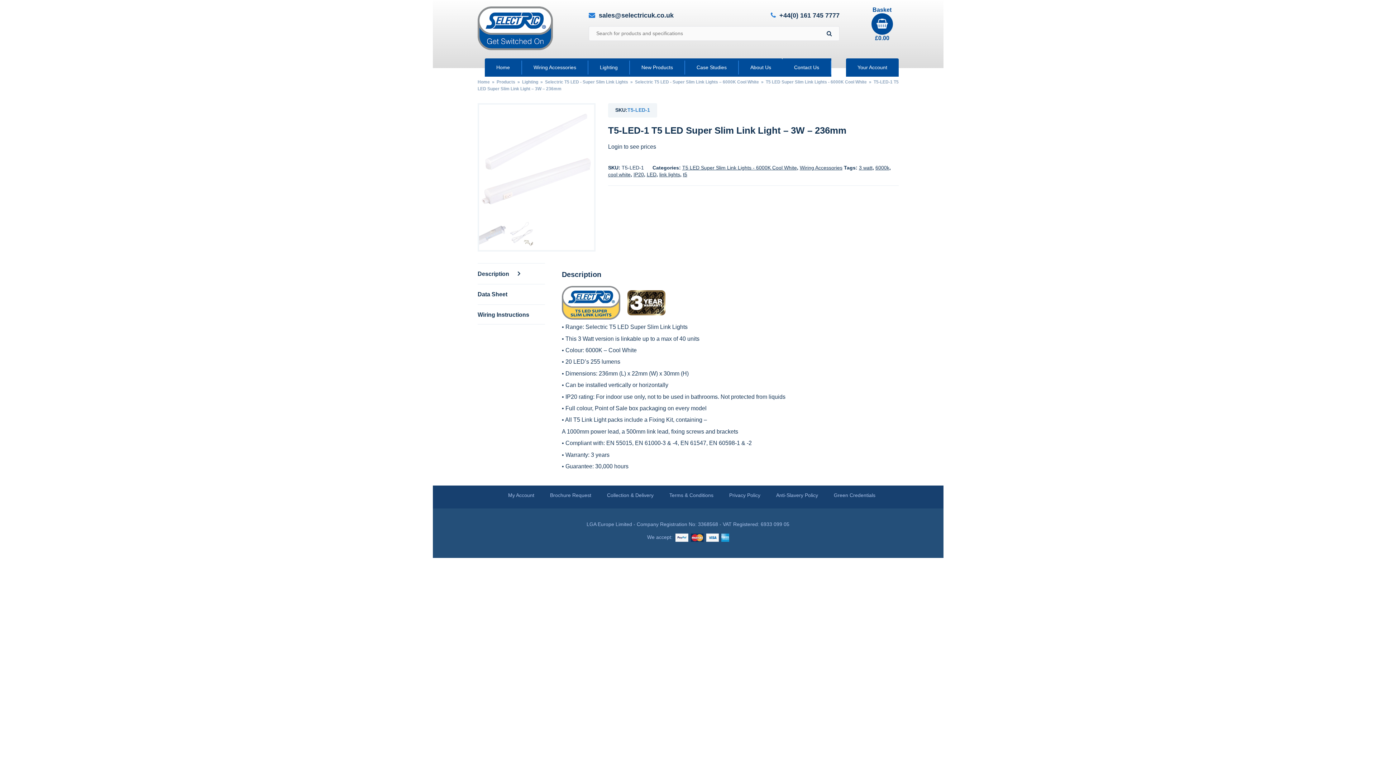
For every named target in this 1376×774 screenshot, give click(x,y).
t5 (685, 174)
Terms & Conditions (691, 495)
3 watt (866, 168)
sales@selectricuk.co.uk (636, 15)
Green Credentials (854, 495)
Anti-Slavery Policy (797, 495)
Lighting (609, 67)
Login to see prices (632, 147)
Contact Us (806, 67)
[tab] (511, 273)
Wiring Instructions (503, 314)
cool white (619, 174)
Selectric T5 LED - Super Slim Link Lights (586, 82)
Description (494, 274)
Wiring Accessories (555, 67)
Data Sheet (492, 294)
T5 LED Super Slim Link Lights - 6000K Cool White (816, 82)
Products (506, 82)
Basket (882, 24)
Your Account (872, 67)
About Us (760, 67)
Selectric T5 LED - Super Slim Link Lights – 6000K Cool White (697, 82)
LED (651, 174)
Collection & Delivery (630, 495)
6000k (882, 168)
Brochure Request (570, 495)
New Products (657, 67)
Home (503, 67)
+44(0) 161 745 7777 (809, 15)
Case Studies (712, 67)
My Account (521, 495)
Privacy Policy (744, 495)
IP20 (639, 174)
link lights (669, 174)
